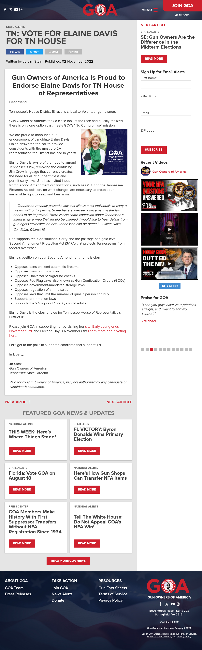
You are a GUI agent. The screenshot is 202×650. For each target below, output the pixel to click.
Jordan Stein (33, 61)
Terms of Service (112, 594)
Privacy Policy (110, 600)
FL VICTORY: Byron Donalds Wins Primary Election (98, 434)
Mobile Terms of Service (159, 636)
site (88, 326)
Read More (22, 451)
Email (54, 52)
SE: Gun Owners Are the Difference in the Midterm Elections (168, 42)
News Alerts (62, 594)
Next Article (119, 402)
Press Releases (18, 594)
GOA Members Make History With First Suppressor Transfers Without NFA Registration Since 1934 (35, 521)
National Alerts (21, 424)
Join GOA (182, 5)
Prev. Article (18, 402)
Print (74, 52)
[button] (142, 349)
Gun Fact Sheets (112, 588)
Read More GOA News (68, 561)
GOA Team (14, 588)
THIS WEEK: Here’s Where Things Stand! (32, 434)
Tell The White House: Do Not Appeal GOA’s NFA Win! (98, 522)
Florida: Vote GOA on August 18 (32, 476)
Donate (58, 600)
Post (35, 52)
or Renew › (182, 15)
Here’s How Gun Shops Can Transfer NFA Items (100, 476)
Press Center (18, 506)
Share (15, 52)
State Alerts (15, 27)
